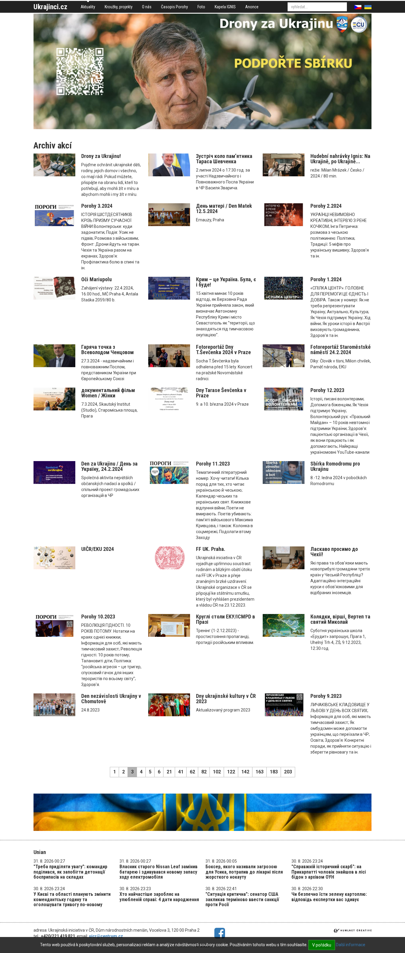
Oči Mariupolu (96, 279)
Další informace (350, 944)
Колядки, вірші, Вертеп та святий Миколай (340, 619)
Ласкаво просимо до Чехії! (334, 551)
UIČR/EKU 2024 (97, 549)
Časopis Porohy (174, 6)
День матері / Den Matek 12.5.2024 (224, 208)
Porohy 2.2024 (326, 206)
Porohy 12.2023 (327, 390)
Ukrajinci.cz (50, 7)
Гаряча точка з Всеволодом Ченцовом (107, 349)
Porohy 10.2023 (98, 616)
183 (274, 772)
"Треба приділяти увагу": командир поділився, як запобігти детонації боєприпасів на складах (70, 872)
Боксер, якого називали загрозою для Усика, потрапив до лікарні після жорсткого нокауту (244, 872)
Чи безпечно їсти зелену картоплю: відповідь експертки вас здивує (329, 896)
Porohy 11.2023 (213, 463)
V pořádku (321, 945)
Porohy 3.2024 (96, 206)
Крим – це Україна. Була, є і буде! (226, 282)
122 (231, 772)
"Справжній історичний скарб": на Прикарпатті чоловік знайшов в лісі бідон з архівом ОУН (328, 872)
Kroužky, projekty (119, 6)
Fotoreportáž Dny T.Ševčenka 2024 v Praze (223, 349)
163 (260, 772)
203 (288, 772)
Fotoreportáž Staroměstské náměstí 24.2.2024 (340, 349)
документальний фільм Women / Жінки (108, 393)
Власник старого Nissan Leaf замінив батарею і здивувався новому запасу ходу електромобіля (158, 872)
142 (245, 772)
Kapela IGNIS (225, 6)
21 (169, 772)
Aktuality (88, 6)
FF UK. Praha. (210, 549)
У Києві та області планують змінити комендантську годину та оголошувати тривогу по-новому (72, 899)
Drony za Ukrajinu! (101, 156)
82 (204, 772)
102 (217, 772)
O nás (147, 6)
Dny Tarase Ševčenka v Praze (221, 393)
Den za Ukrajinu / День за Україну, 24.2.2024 (109, 466)
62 (192, 772)
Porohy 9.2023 (326, 696)
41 (181, 772)
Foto (201, 6)
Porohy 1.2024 (326, 279)
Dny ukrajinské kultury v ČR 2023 (226, 698)
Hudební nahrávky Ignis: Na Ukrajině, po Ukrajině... (340, 158)
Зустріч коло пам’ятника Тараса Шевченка (224, 158)
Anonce (252, 6)
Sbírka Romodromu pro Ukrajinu (335, 466)
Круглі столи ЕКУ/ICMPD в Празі (225, 619)
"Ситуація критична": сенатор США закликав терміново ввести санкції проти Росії (242, 899)
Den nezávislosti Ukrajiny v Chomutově (111, 698)
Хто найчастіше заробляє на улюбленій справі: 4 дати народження (159, 896)
